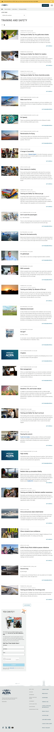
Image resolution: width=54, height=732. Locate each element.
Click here (35, 1)
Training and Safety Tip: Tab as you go (31, 193)
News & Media (8, 9)
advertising (45, 697)
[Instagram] (9, 728)
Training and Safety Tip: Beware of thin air (33, 289)
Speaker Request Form (33, 709)
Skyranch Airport (32, 154)
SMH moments (24, 268)
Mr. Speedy (23, 117)
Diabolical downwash (26, 309)
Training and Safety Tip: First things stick (32, 590)
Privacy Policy (45, 711)
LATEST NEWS (4, 12)
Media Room (45, 693)
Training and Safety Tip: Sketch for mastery (33, 54)
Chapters (23, 353)
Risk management (25, 369)
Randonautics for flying (27, 133)
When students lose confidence (30, 531)
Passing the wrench (26, 434)
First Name (5, 645)
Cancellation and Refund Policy (46, 706)
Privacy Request (46, 727)
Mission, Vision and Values (33, 698)
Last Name (5, 648)
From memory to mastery (28, 169)
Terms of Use (45, 701)
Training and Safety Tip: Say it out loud (32, 413)
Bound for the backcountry (28, 234)
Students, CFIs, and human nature (30, 388)
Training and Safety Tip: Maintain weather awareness (36, 492)
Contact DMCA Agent (47, 723)
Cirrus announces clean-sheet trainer (31, 512)
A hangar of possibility (27, 151)
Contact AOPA (45, 689)
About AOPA (31, 689)
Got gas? (23, 331)
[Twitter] (6, 728)
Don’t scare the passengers (28, 214)
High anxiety (24, 453)
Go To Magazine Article (47, 109)
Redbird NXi (30, 481)
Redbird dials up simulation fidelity (31, 471)
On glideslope (24, 254)
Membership (31, 694)
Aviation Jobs (45, 715)
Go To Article (49, 65)
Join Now (45, 5)
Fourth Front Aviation (25, 437)
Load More (27, 605)
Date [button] (2, 24)
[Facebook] (3, 728)
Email (4, 652)
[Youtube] (12, 728)
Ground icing (24, 568)
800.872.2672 (4, 701)
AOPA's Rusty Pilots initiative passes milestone (34, 547)
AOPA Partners (32, 706)
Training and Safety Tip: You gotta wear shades (34, 34)
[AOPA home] (4, 5)
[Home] (2, 9)
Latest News (14, 9)
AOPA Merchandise (46, 719)
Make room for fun (26, 99)
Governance (31, 701)
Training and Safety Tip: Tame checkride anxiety (35, 75)
